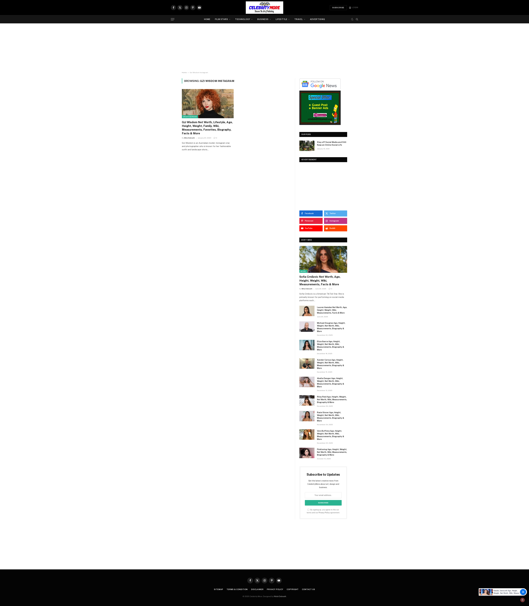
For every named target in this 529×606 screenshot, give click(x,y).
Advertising (317, 19)
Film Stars (221, 19)
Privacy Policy (324, 513)
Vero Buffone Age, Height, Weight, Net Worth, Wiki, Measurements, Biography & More (330, 435)
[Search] (356, 19)
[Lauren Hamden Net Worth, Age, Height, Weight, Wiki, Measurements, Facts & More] (307, 311)
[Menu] (172, 19)
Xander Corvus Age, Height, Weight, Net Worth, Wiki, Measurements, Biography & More (330, 364)
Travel (298, 19)
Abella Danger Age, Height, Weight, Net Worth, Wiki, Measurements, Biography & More (330, 382)
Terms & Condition (237, 589)
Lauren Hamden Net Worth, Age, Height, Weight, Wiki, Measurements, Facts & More (332, 310)
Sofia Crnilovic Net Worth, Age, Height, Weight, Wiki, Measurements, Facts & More (319, 280)
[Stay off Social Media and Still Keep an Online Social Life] (307, 146)
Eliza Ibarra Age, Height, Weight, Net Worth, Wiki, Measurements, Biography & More (330, 345)
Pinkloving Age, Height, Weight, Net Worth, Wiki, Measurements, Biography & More (332, 452)
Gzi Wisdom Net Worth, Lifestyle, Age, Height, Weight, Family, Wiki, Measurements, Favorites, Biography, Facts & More (207, 128)
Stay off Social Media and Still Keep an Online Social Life (331, 143)
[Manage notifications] (522, 600)
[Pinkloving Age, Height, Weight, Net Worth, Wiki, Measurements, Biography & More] (307, 453)
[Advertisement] (264, 47)
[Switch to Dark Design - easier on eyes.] (352, 19)
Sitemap (218, 589)
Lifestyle (281, 19)
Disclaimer (257, 589)
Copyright (293, 589)
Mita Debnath (189, 138)
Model (303, 271)
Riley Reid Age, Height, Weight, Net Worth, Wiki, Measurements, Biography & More (332, 399)
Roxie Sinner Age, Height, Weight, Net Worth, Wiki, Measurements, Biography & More (330, 416)
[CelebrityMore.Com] (264, 7)
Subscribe (338, 8)
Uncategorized (190, 117)
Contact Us (308, 589)
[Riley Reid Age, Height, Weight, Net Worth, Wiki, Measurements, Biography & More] (307, 400)
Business (262, 19)
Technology (242, 19)
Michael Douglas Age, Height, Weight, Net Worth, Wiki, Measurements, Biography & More (331, 327)
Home (207, 19)
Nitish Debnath (280, 596)
